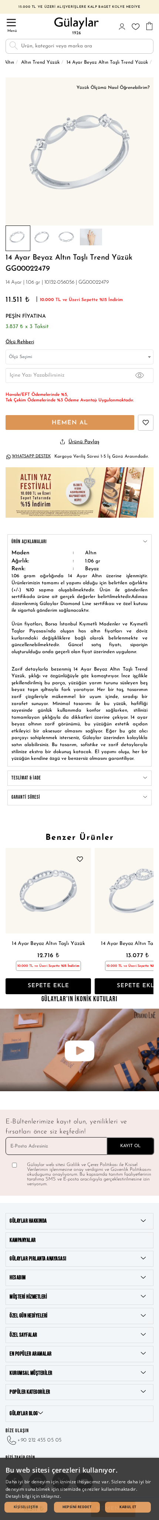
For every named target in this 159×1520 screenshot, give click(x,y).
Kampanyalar (23, 1240)
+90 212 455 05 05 (39, 1440)
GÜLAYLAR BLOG (24, 1413)
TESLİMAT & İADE (26, 778)
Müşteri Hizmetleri (28, 1296)
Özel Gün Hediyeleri (29, 1315)
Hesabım (18, 1277)
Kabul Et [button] (127, 1506)
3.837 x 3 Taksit (27, 327)
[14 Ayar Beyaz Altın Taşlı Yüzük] (48, 890)
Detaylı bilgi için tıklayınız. (33, 1496)
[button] (25, 1507)
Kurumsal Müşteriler (31, 1373)
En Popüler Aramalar (31, 1353)
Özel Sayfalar (23, 1335)
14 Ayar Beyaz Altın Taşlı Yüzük (48, 943)
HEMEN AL (70, 423)
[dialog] (79, 1489)
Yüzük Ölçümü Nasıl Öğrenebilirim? (113, 88)
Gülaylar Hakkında (28, 1221)
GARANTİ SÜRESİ (25, 797)
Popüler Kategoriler (30, 1392)
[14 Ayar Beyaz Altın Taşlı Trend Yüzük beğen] (145, 423)
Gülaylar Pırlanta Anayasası (38, 1258)
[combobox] (79, 357)
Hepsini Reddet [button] (77, 1506)
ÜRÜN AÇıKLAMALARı (29, 542)
